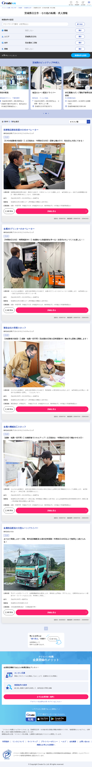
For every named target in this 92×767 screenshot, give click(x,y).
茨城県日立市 (27, 7)
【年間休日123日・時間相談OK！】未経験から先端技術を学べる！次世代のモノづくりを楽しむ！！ (44, 240)
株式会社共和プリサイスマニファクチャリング (19, 133)
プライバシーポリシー (49, 741)
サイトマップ (33, 741)
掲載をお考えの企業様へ (46, 745)
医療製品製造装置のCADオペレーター (21, 130)
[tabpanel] (46, 88)
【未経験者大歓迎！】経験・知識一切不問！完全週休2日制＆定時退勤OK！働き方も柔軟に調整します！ (46, 339)
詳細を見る (52, 211)
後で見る (10, 211)
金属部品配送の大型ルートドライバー (21, 528)
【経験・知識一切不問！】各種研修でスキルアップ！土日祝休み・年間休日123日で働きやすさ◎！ (44, 438)
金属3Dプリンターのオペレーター (19, 229)
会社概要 (72, 741)
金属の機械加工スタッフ (15, 427)
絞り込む (80, 24)
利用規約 (5, 741)
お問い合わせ (85, 741)
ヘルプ (63, 741)
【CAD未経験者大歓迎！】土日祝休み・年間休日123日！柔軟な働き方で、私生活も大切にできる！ (44, 141)
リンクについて (18, 741)
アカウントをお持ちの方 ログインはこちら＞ (46, 701)
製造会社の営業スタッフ (15, 328)
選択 (80, 30)
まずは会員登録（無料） (46, 697)
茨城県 (20, 7)
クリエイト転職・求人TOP (9, 7)
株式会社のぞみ (9, 531)
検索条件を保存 (80, 55)
